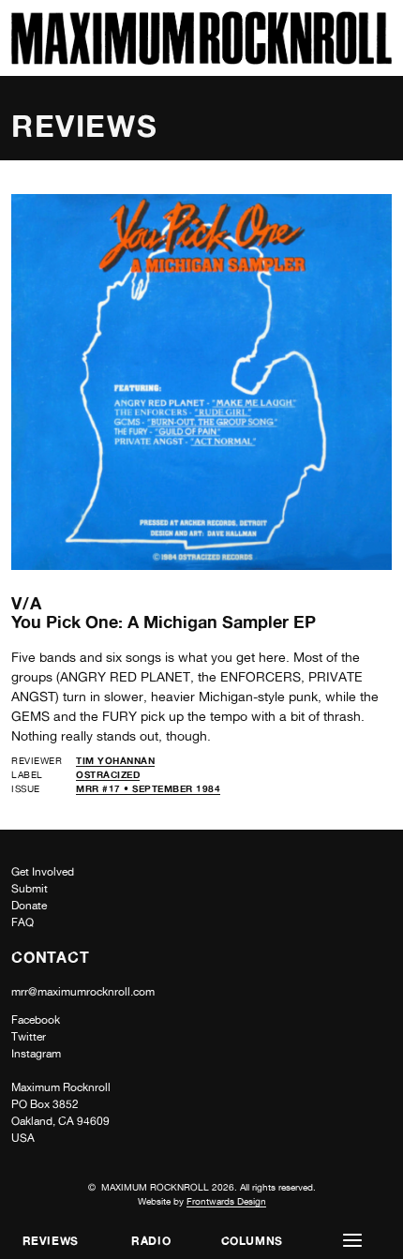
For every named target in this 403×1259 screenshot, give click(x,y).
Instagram (36, 1053)
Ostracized (108, 774)
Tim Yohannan (115, 760)
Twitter (28, 1036)
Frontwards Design (226, 1201)
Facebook (35, 1020)
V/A (26, 602)
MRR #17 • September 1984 (148, 788)
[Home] (201, 59)
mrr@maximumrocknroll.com (83, 991)
